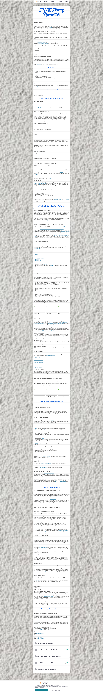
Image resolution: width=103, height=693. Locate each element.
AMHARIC (52, 265)
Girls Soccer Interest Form (38, 360)
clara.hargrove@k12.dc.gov (38, 203)
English (35, 86)
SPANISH (45, 264)
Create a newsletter (41, 690)
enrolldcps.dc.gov (53, 499)
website (54, 432)
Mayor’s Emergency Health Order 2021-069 (55, 323)
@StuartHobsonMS (40, 638)
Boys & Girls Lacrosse (38, 367)
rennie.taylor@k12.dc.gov (42, 42)
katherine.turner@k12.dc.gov (46, 463)
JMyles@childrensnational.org (39, 482)
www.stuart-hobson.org (41, 634)
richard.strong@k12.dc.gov (50, 355)
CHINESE (51, 267)
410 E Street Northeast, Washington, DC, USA (45, 636)
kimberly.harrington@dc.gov (38, 629)
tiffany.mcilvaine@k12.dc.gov (60, 481)
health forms (45, 429)
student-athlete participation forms (59, 336)
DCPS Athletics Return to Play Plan (48, 330)
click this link (38, 107)
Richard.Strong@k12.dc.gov (58, 385)
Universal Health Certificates (49, 473)
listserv (36, 443)
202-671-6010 (39, 637)
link (39, 184)
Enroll (36, 428)
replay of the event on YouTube (63, 530)
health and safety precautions (49, 571)
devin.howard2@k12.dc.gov (43, 43)
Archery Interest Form (38, 364)
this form (50, 27)
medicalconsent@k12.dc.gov (39, 248)
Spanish (38, 86)
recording (52, 420)
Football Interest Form (38, 357)
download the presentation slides (40, 531)
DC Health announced (43, 547)
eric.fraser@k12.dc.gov (44, 467)
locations (61, 172)
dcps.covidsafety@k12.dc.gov (48, 596)
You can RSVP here (57, 533)
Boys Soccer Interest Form (38, 362)
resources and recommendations (40, 183)
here (37, 174)
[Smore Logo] (38, 1)
